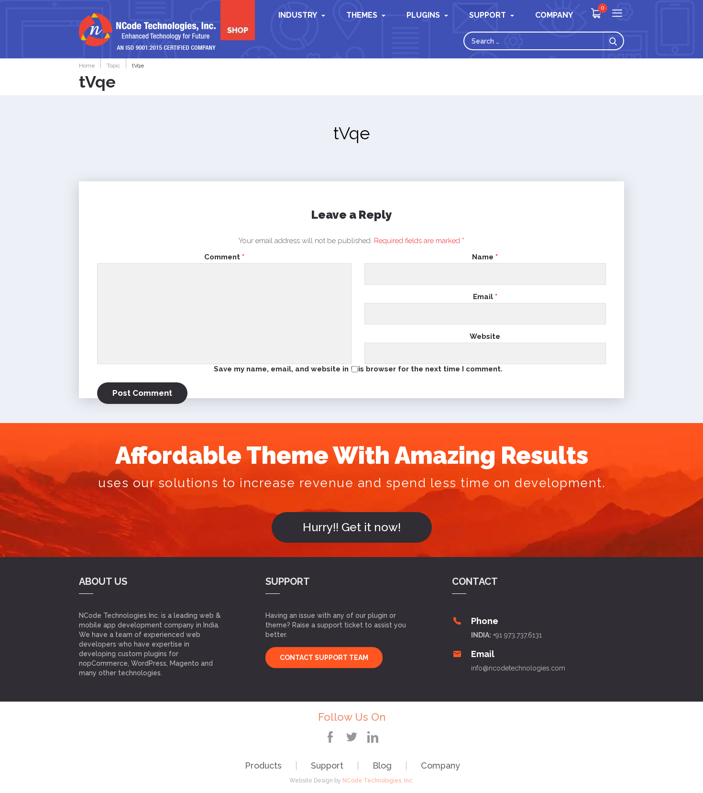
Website (485, 336)
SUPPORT (487, 15)
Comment (224, 257)
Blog (382, 765)
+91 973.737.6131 (517, 635)
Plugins (423, 15)
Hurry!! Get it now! (352, 527)
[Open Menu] (617, 14)
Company (440, 765)
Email (485, 297)
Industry (297, 15)
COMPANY (554, 15)
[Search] (615, 41)
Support (327, 765)
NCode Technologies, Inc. (378, 780)
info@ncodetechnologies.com (518, 668)
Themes (361, 15)
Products (263, 765)
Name (485, 257)
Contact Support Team (324, 657)
